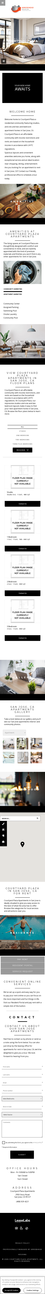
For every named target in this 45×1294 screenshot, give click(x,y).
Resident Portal (22, 965)
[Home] (22, 9)
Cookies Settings (33, 1290)
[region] (22, 1285)
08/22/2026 (20, 450)
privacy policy (37, 1143)
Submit (22, 1155)
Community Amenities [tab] (13, 289)
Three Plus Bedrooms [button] (23, 444)
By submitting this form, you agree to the (19, 1143)
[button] (2, 3)
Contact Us (23, 504)
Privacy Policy (22, 1243)
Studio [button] (22, 431)
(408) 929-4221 (22, 1201)
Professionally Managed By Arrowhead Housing (22, 1251)
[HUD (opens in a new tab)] (17, 1228)
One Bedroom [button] (22, 435)
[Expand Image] (9, 743)
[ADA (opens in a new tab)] (22, 1228)
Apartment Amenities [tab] (13, 294)
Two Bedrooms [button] (22, 440)
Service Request (23, 971)
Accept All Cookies (11, 1290)
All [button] (22, 427)
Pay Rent (22, 959)
